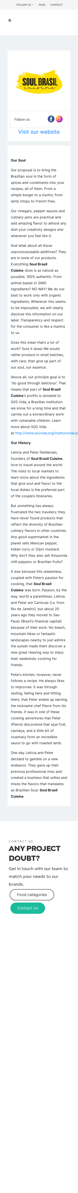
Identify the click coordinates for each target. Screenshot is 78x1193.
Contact (56, 4)
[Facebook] (51, 118)
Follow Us (23, 4)
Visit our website (39, 132)
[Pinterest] (59, 118)
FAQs (42, 4)
